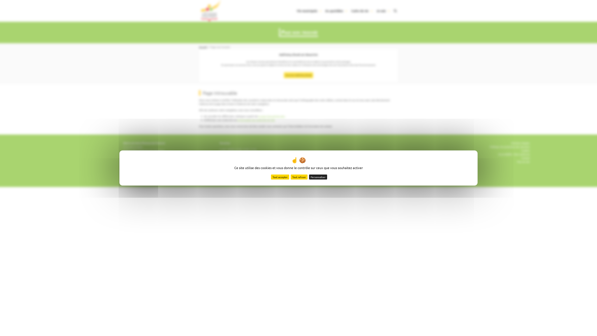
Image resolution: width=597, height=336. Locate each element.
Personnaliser (318, 177)
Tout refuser (299, 177)
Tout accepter (280, 177)
